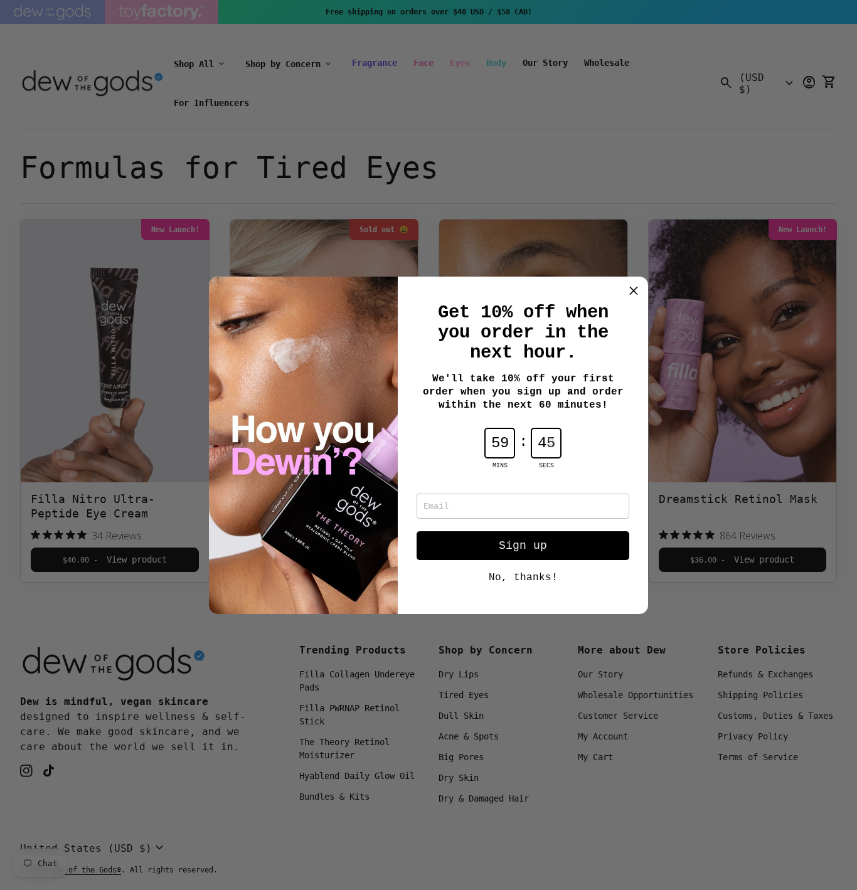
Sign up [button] (523, 545)
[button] (634, 291)
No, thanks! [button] (523, 578)
